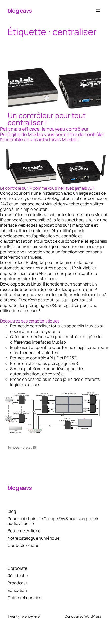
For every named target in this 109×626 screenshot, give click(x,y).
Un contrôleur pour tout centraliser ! (47, 119)
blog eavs (20, 10)
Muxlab (101, 214)
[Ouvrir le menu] (98, 11)
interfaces (84, 214)
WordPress (92, 616)
